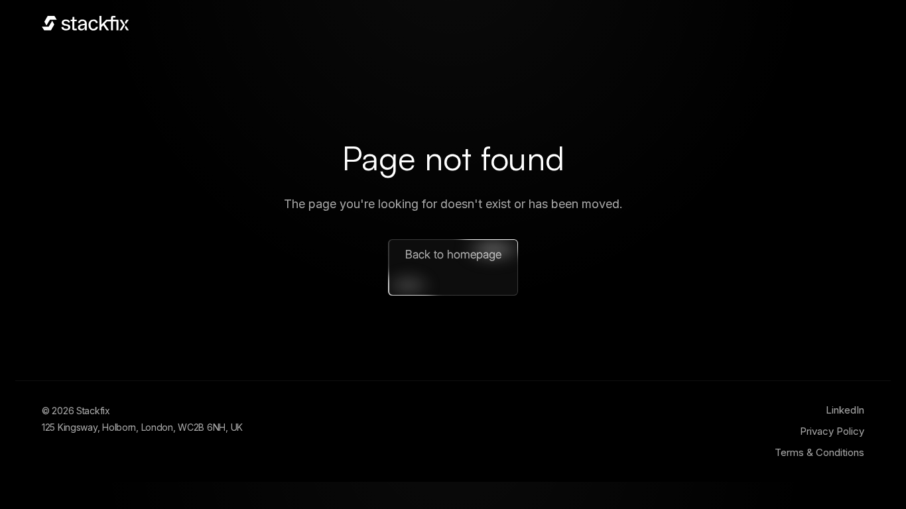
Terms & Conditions (819, 452)
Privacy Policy (832, 431)
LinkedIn (845, 410)
